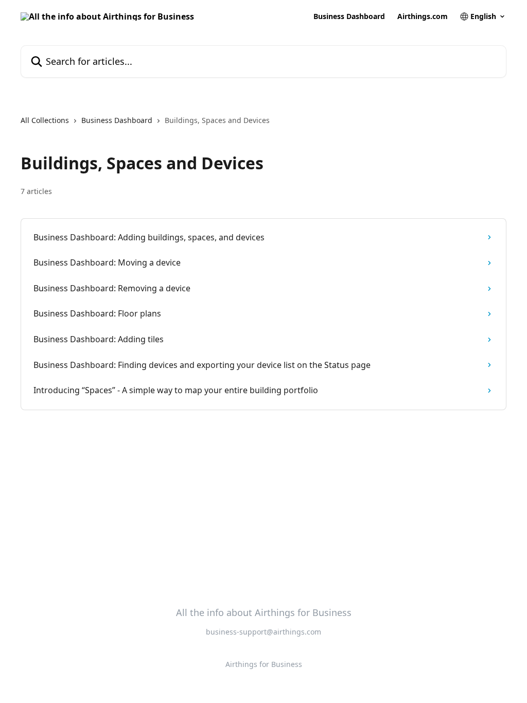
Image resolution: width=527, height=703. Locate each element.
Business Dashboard (349, 16)
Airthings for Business (263, 664)
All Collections (45, 120)
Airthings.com (422, 16)
